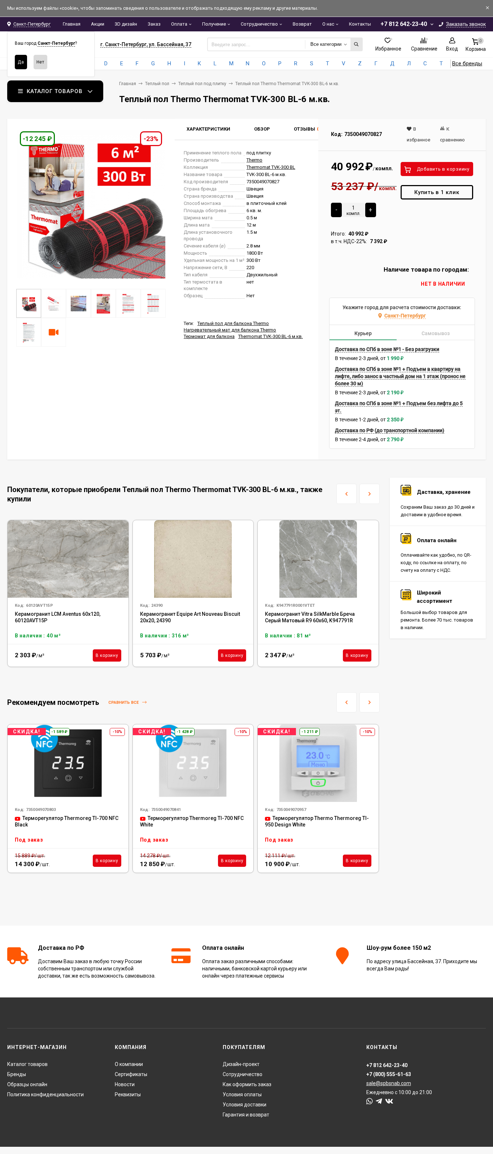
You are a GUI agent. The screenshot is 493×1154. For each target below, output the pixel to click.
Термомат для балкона (209, 336)
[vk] (389, 1101)
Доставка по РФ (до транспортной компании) (389, 430)
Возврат (302, 24)
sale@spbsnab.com (388, 1083)
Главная (71, 24)
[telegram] (379, 1101)
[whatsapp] (369, 1101)
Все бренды (467, 63)
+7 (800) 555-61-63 (388, 1074)
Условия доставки (244, 1104)
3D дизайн (126, 24)
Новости (125, 1084)
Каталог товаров (27, 1064)
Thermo (254, 160)
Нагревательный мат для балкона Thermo (230, 330)
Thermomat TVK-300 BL (271, 167)
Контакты (360, 24)
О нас (328, 24)
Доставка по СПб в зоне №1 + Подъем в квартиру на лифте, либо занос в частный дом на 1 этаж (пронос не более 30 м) (400, 376)
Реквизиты (128, 1094)
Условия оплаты (242, 1094)
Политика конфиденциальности (45, 1094)
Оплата (179, 24)
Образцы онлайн (27, 1084)
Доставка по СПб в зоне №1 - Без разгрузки (387, 349)
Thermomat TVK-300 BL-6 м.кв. (270, 336)
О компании (129, 1064)
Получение (214, 24)
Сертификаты (131, 1074)
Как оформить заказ (247, 1084)
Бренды (16, 1074)
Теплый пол (157, 83)
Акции (97, 24)
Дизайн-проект (241, 1064)
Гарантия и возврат (246, 1115)
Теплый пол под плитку (202, 83)
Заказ (154, 24)
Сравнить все (124, 703)
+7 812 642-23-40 (403, 24)
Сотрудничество (259, 24)
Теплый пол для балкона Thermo (233, 323)
